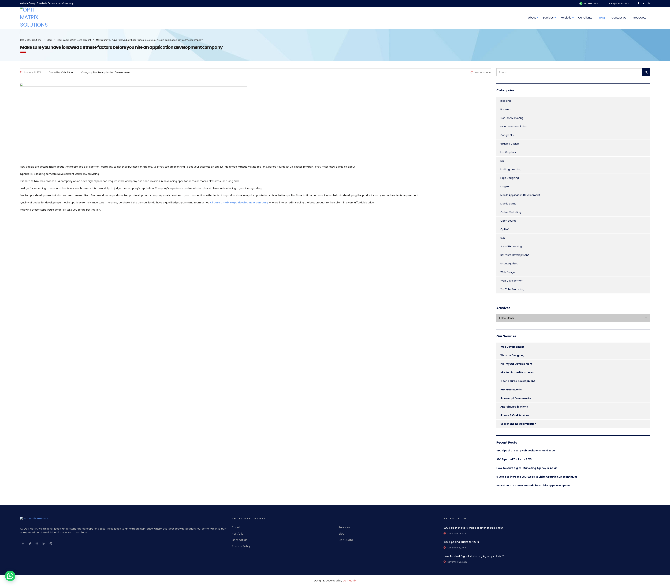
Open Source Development (517, 381)
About (532, 18)
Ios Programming (510, 169)
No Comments (483, 72)
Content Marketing (511, 118)
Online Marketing (510, 212)
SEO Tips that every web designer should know (525, 450)
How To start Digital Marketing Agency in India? (526, 468)
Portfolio (565, 18)
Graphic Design (509, 143)
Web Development (511, 280)
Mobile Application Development (520, 195)
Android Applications (514, 406)
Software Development (514, 255)
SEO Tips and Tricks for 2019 (514, 459)
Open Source (508, 220)
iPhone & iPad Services (514, 415)
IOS (502, 161)
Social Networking (511, 246)
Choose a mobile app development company (239, 202)
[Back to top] (663, 572)
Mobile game (508, 203)
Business (505, 109)
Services (548, 18)
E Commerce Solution (513, 126)
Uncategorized (509, 263)
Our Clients (585, 18)
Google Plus (507, 135)
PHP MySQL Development (516, 364)
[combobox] (573, 318)
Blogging (505, 101)
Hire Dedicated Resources (517, 372)
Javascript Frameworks (515, 398)
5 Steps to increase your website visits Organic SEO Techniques (536, 477)
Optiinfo (505, 229)
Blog (602, 18)
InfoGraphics (508, 152)
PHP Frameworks (511, 389)
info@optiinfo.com (619, 3)
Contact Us (619, 18)
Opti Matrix (349, 580)
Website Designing (512, 355)
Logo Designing (509, 178)
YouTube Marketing (512, 289)
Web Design (507, 272)
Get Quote (639, 18)
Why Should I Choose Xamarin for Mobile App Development (534, 485)
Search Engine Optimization (518, 424)
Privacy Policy (241, 546)
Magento (505, 186)
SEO (502, 238)
